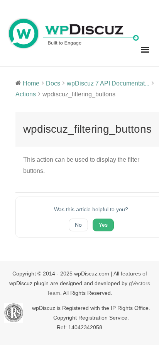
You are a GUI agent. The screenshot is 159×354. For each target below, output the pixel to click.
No (78, 225)
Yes (103, 225)
